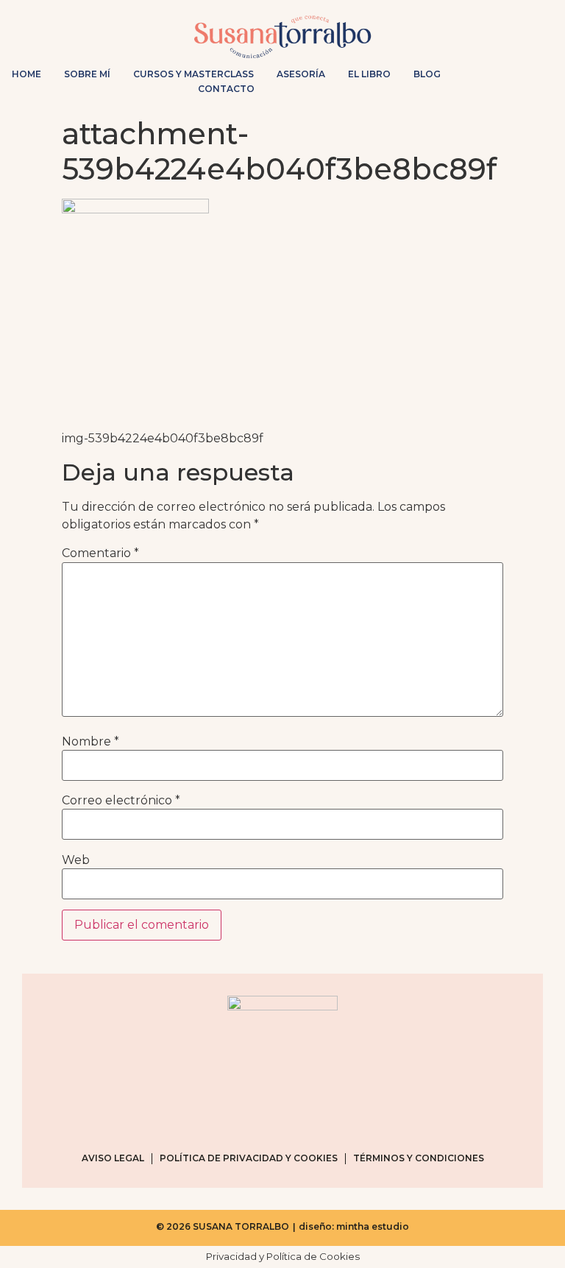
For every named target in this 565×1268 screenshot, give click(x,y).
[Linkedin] (544, 85)
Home (26, 73)
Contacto (226, 88)
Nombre (90, 742)
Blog (427, 73)
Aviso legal (113, 1157)
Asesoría (301, 73)
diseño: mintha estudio (354, 1226)
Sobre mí (87, 73)
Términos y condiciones (418, 1157)
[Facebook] (497, 85)
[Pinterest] (520, 85)
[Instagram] (473, 85)
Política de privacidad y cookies (249, 1157)
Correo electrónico (121, 801)
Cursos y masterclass (193, 73)
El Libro (369, 73)
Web (76, 860)
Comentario (100, 553)
